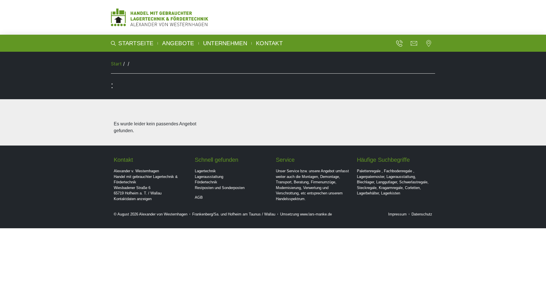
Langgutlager (386, 182)
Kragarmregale (391, 188)
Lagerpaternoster (370, 177)
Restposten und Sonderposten (220, 188)
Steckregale (367, 188)
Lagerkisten (390, 193)
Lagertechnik (205, 171)
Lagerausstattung (209, 177)
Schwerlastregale (413, 182)
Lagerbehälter (368, 193)
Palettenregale (368, 171)
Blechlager (365, 182)
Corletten (412, 188)
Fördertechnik (206, 182)
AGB (199, 197)
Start (116, 64)
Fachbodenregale (398, 171)
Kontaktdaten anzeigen (133, 199)
